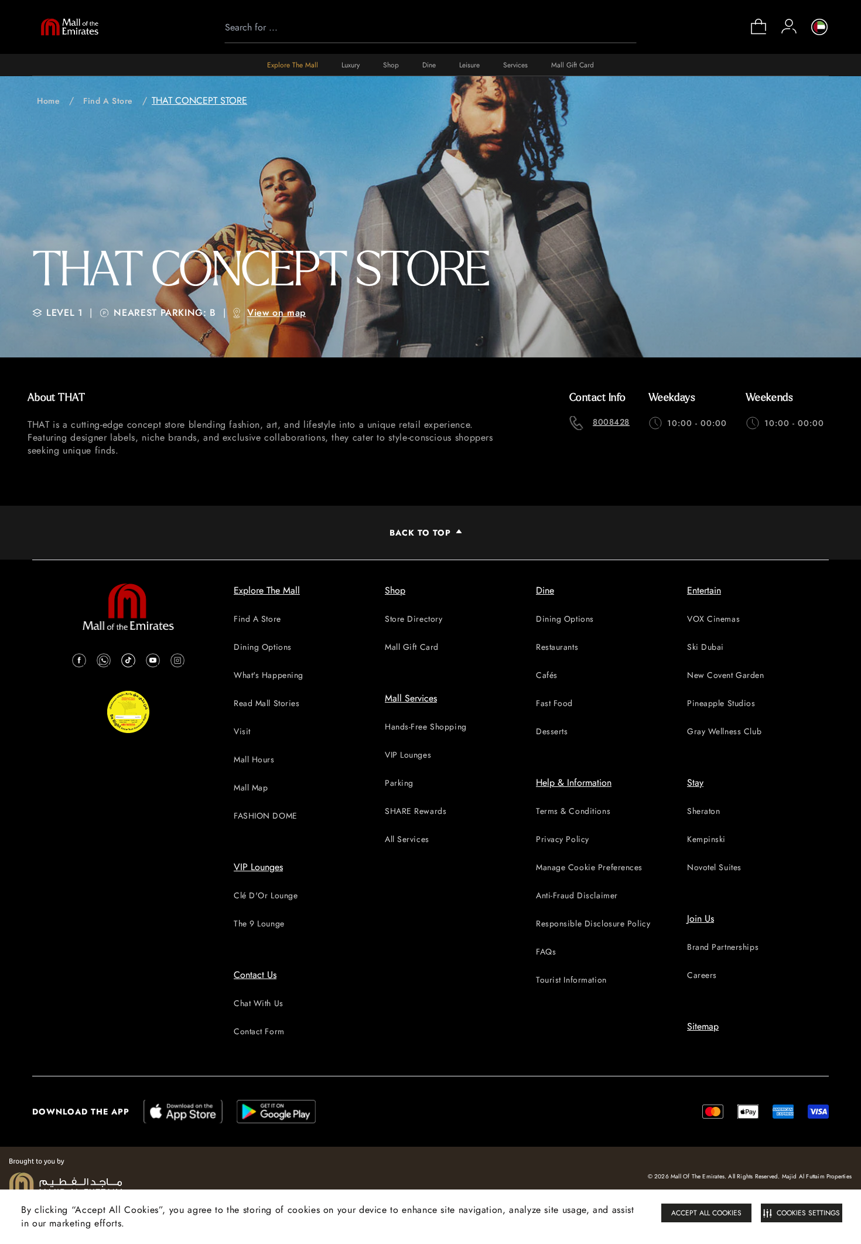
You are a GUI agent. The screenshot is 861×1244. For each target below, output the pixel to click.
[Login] (789, 26)
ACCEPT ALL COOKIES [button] (706, 1213)
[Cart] (758, 33)
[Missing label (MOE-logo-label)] (69, 27)
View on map (276, 312)
